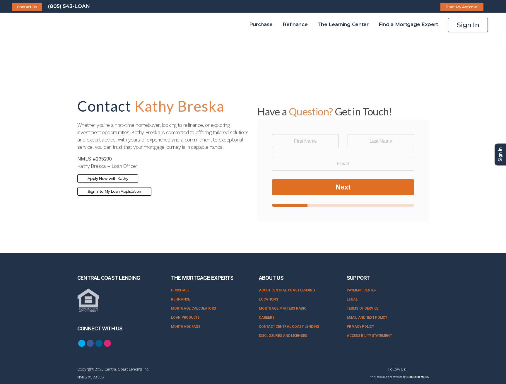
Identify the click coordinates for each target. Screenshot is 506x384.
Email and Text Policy (367, 317)
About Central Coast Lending (287, 290)
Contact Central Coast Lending (289, 327)
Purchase (180, 290)
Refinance (180, 299)
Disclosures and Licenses (283, 336)
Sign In (468, 25)
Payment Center (362, 290)
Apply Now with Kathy (108, 178)
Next (343, 187)
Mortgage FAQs (186, 327)
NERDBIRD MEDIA (417, 377)
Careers (266, 317)
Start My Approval (462, 6)
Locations (268, 299)
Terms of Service (362, 308)
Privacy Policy (360, 327)
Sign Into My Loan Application (114, 191)
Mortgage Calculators (193, 308)
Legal (352, 299)
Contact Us (27, 6)
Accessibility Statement (369, 336)
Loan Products (185, 317)
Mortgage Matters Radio (283, 308)
